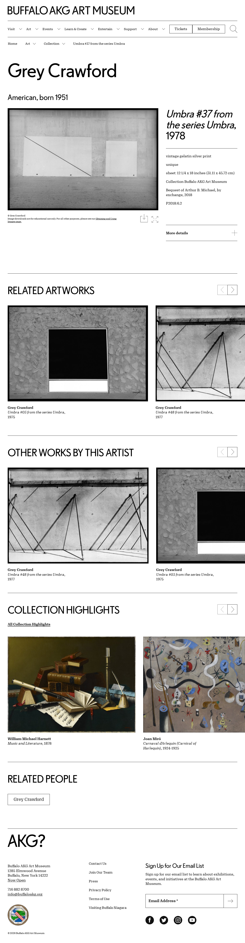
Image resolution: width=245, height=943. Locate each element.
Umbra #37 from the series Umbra (99, 43)
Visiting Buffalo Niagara (108, 907)
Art (28, 29)
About (153, 29)
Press (93, 881)
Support (130, 29)
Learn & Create (76, 29)
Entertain (105, 29)
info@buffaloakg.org (25, 894)
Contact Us (97, 863)
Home (12, 43)
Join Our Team (101, 872)
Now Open (17, 880)
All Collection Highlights (29, 624)
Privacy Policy (100, 890)
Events (47, 29)
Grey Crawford (62, 70)
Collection (51, 43)
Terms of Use (99, 899)
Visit (11, 29)
